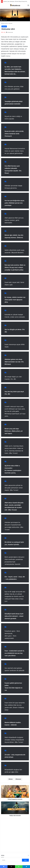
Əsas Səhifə (5, 23)
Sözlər (11, 779)
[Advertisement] (15, 835)
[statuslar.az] (15, 5)
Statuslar (10, 23)
